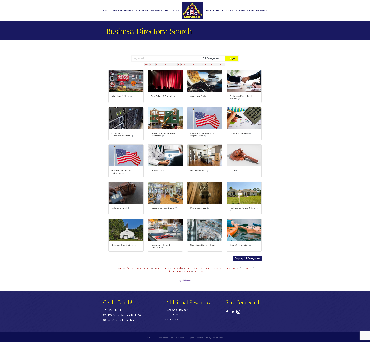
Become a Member (176, 310)
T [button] (205, 64)
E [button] (162, 64)
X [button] (217, 64)
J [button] (176, 64)
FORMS (226, 10)
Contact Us (246, 268)
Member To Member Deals (197, 268)
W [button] (214, 64)
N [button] (187, 64)
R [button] (199, 64)
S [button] (202, 64)
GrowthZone (217, 338)
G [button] (168, 64)
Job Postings (233, 268)
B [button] (154, 64)
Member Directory (164, 10)
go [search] (233, 58)
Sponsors (212, 10)
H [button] (171, 64)
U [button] (208, 64)
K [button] (179, 64)
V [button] (211, 64)
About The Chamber (117, 10)
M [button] (184, 64)
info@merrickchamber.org (123, 320)
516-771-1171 (114, 310)
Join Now (198, 271)
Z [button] (223, 64)
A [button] (150, 64)
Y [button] (220, 64)
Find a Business (174, 314)
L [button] (181, 64)
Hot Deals (177, 268)
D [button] (159, 64)
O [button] (191, 64)
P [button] (193, 64)
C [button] (156, 64)
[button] (247, 258)
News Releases (144, 268)
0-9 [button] (146, 64)
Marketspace (218, 268)
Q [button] (196, 64)
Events (141, 10)
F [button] (165, 64)
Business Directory (125, 268)
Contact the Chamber (251, 10)
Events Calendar (162, 268)
